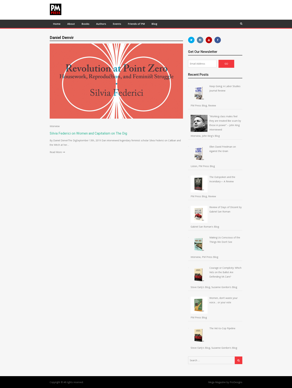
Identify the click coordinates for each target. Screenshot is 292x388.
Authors (101, 23)
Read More (56, 152)
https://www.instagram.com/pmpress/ (200, 40)
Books (85, 23)
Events (117, 23)
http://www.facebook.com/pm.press (217, 40)
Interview (55, 126)
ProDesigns (236, 382)
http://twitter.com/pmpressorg (191, 40)
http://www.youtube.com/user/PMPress (209, 40)
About (71, 23)
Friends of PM (136, 23)
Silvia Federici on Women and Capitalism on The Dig (88, 133)
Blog (154, 23)
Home (56, 23)
